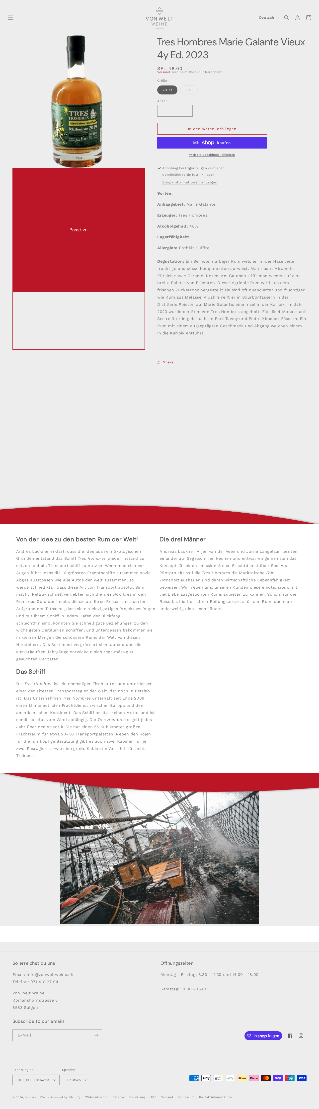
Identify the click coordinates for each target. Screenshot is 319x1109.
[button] (10, 17)
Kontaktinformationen (215, 1097)
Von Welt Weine (37, 1097)
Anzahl (162, 101)
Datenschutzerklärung (129, 1097)
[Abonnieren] (96, 1035)
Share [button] (168, 362)
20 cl (167, 90)
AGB (154, 1097)
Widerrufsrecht (96, 1097)
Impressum (186, 1097)
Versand (163, 72)
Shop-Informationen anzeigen (189, 182)
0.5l (191, 91)
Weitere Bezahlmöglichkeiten (212, 155)
